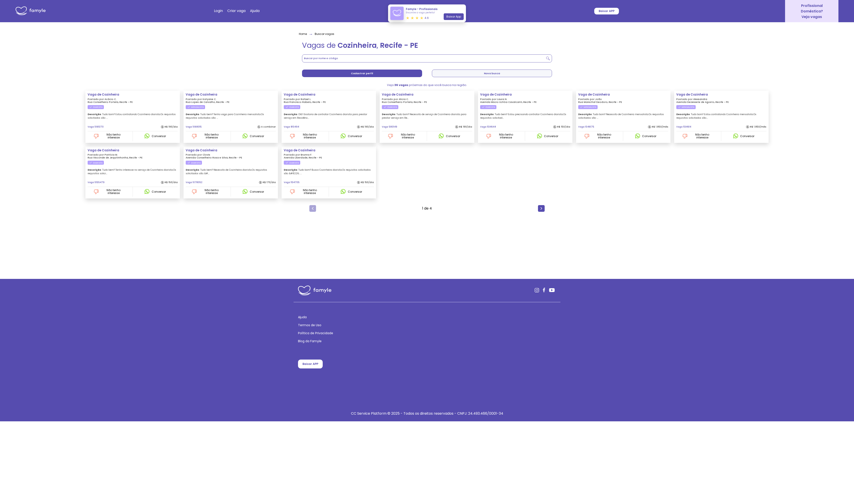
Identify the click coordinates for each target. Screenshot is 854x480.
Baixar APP (310, 364)
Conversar (159, 136)
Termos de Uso (309, 325)
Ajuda (302, 317)
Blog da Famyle (310, 341)
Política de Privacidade (315, 333)
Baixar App (453, 16)
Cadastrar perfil (362, 73)
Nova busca (492, 73)
